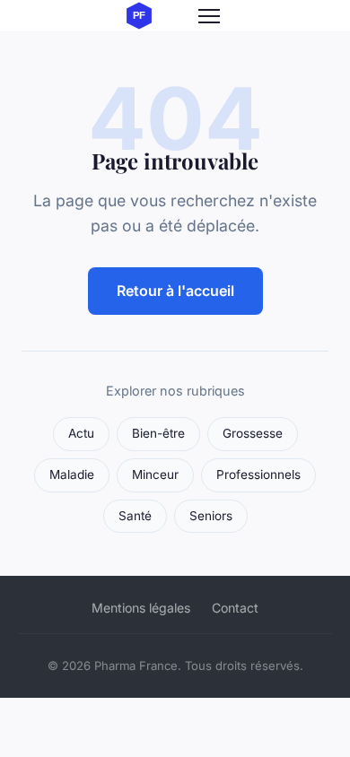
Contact (235, 607)
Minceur (155, 474)
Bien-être (158, 433)
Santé (135, 516)
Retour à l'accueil (175, 291)
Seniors (210, 516)
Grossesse (253, 433)
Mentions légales (141, 607)
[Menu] (209, 16)
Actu (81, 433)
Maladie (71, 474)
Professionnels (258, 474)
